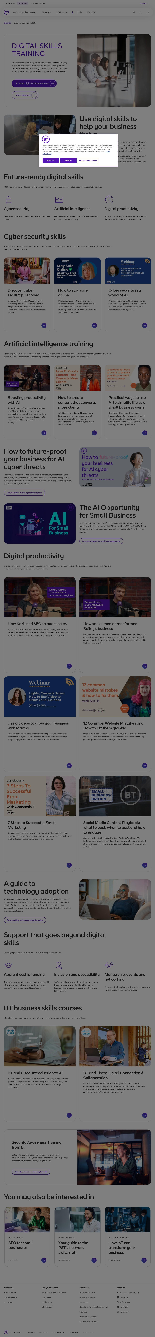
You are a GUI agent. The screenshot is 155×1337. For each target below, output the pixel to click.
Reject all (68, 160)
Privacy (49, 154)
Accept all (50, 160)
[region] (78, 150)
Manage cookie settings (88, 160)
